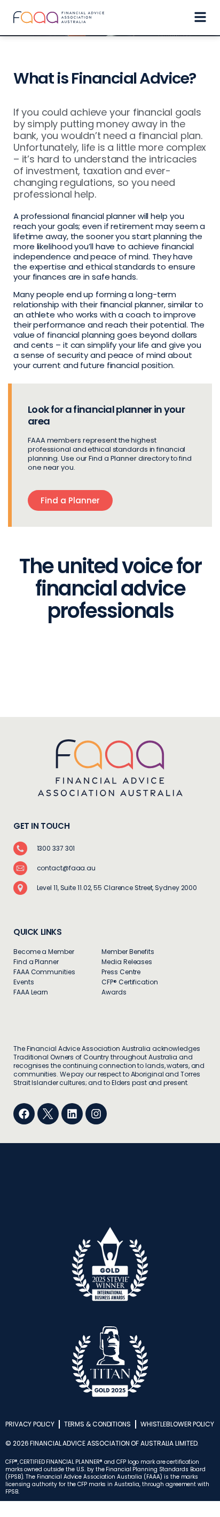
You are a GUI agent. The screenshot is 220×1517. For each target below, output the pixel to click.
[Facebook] (24, 1113)
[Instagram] (96, 1113)
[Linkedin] (72, 1113)
